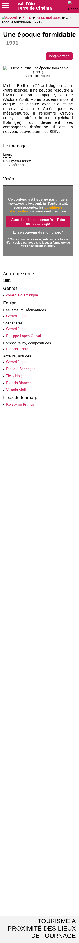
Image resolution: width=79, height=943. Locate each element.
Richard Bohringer (20, 369)
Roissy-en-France (20, 404)
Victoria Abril (16, 390)
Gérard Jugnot (17, 316)
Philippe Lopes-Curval (23, 336)
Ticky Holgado (17, 376)
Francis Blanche (19, 383)
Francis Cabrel (17, 349)
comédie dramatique (22, 295)
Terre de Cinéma (35, 6)
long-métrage (59, 56)
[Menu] (5, 7)
